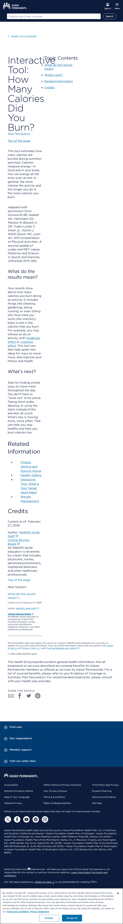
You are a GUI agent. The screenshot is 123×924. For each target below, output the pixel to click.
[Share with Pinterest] (38, 696)
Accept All (71, 918)
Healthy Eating (30, 475)
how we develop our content (62, 648)
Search (110, 16)
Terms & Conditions (54, 797)
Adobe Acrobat (43, 882)
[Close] (117, 893)
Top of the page (19, 580)
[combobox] (54, 16)
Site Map (97, 803)
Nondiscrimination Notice (18, 791)
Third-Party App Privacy (105, 785)
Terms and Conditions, (18, 911)
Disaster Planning (101, 791)
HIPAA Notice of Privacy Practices (62, 785)
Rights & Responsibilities (57, 803)
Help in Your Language (16, 797)
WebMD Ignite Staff (26, 608)
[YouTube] (26, 819)
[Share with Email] (11, 696)
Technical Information (104, 797)
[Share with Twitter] (29, 696)
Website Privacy (13, 803)
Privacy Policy (29, 648)
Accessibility (11, 785)
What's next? (53, 75)
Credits (49, 87)
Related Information (58, 81)
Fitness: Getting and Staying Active (30, 467)
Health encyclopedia (24, 36)
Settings (49, 918)
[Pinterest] (35, 819)
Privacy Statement (39, 911)
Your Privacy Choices (55, 791)
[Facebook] (16, 819)
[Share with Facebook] (20, 696)
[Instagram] (44, 819)
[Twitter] (7, 819)
